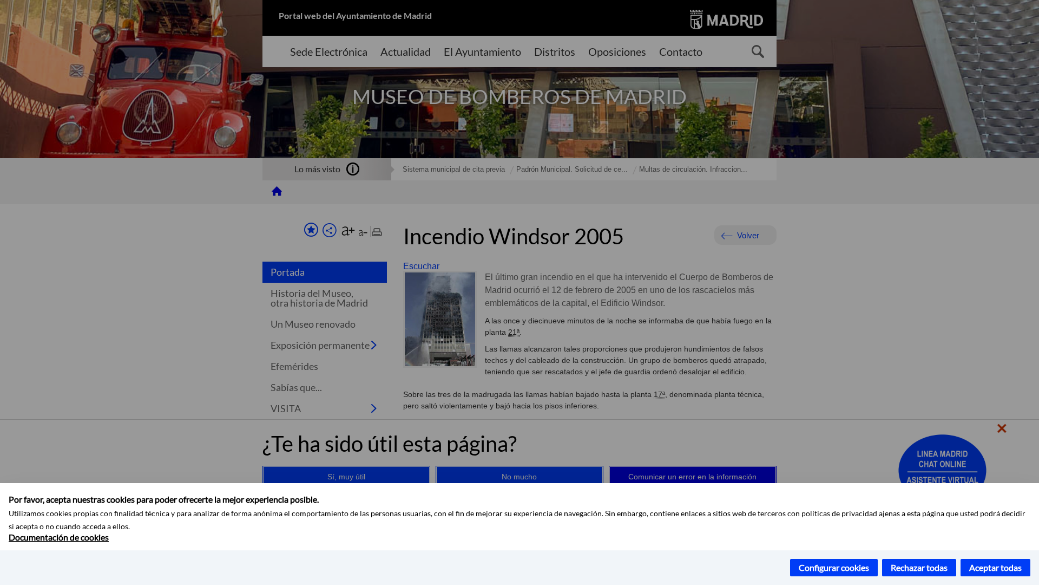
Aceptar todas (995, 567)
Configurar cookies (834, 567)
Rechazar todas (919, 567)
